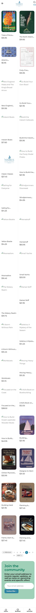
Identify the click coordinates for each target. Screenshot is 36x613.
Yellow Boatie (7, 241)
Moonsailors (6, 275)
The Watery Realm (9, 313)
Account (29, 611)
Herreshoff (24, 242)
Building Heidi (7, 505)
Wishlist (17, 611)
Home (6, 611)
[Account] (30, 610)
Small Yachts (25, 275)
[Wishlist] (18, 610)
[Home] (6, 610)
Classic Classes (7, 174)
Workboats (6, 378)
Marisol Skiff (24, 300)
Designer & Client (26, 471)
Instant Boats (7, 140)
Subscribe (11, 591)
